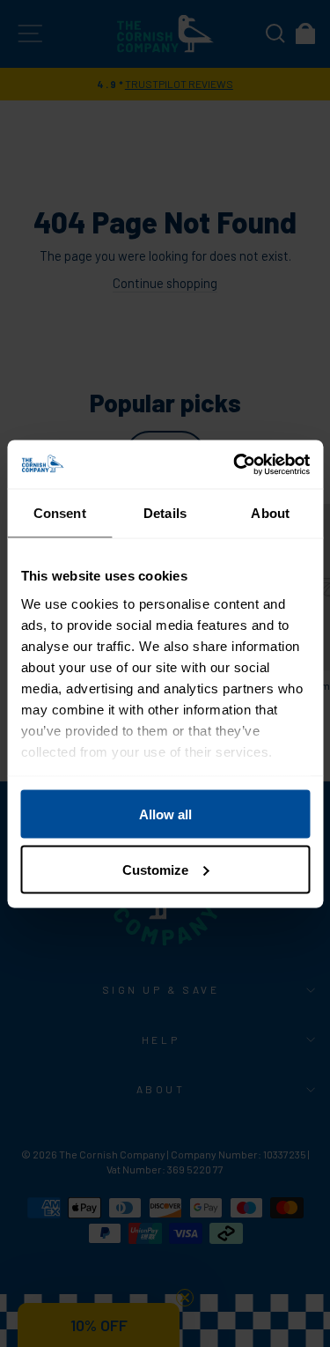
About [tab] (270, 513)
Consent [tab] (59, 513)
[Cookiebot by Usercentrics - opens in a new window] (235, 464)
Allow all (165, 814)
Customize (155, 869)
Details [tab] (165, 513)
